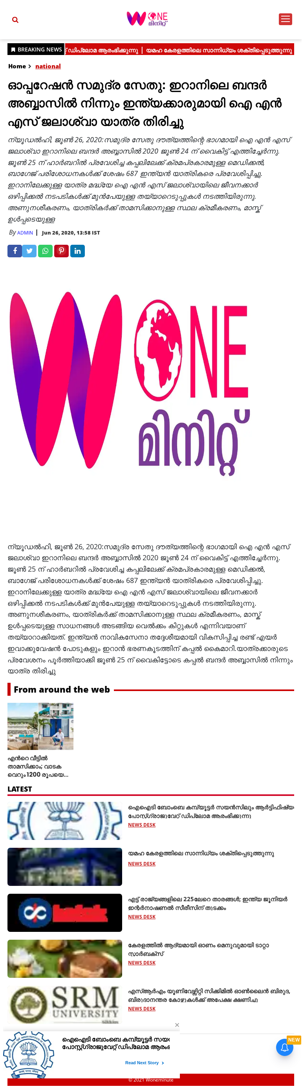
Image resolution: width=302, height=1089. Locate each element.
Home (17, 66)
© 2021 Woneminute (151, 1079)
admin (25, 232)
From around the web (62, 689)
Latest (19, 789)
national (48, 66)
